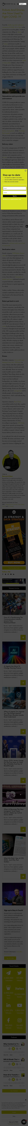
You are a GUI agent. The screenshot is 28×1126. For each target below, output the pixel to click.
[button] (25, 171)
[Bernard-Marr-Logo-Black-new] (8, 3)
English (22, 4)
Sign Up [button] (15, 196)
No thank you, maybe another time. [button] (12, 199)
